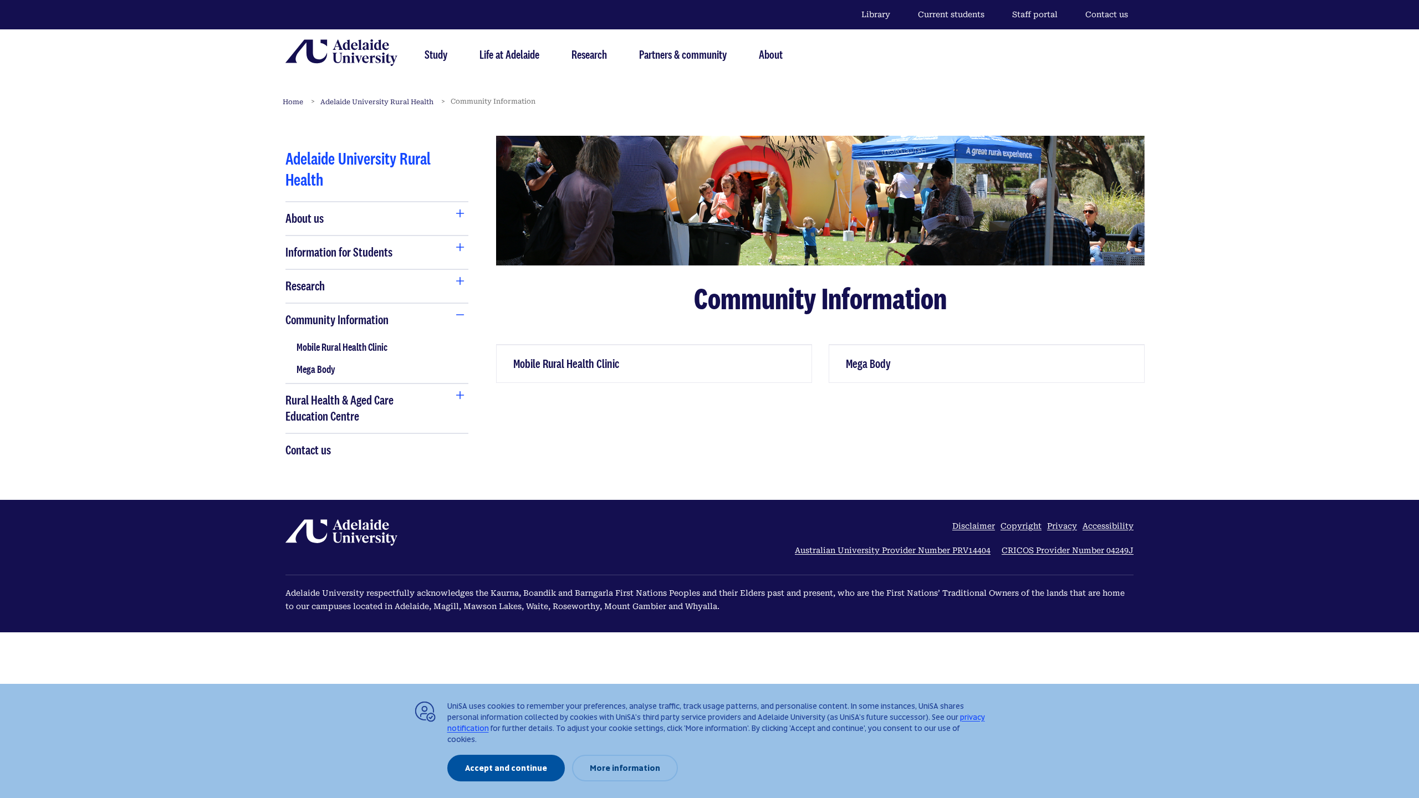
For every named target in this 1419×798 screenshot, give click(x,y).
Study (436, 54)
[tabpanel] (376, 304)
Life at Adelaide (509, 54)
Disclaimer (973, 525)
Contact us (1106, 14)
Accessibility (1108, 525)
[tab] (351, 218)
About (771, 54)
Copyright (1021, 525)
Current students (951, 14)
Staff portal (1035, 14)
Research (589, 54)
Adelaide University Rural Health (376, 102)
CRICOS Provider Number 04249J (1068, 550)
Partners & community (683, 54)
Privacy (1062, 525)
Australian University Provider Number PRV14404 (893, 550)
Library (875, 14)
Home (293, 102)
